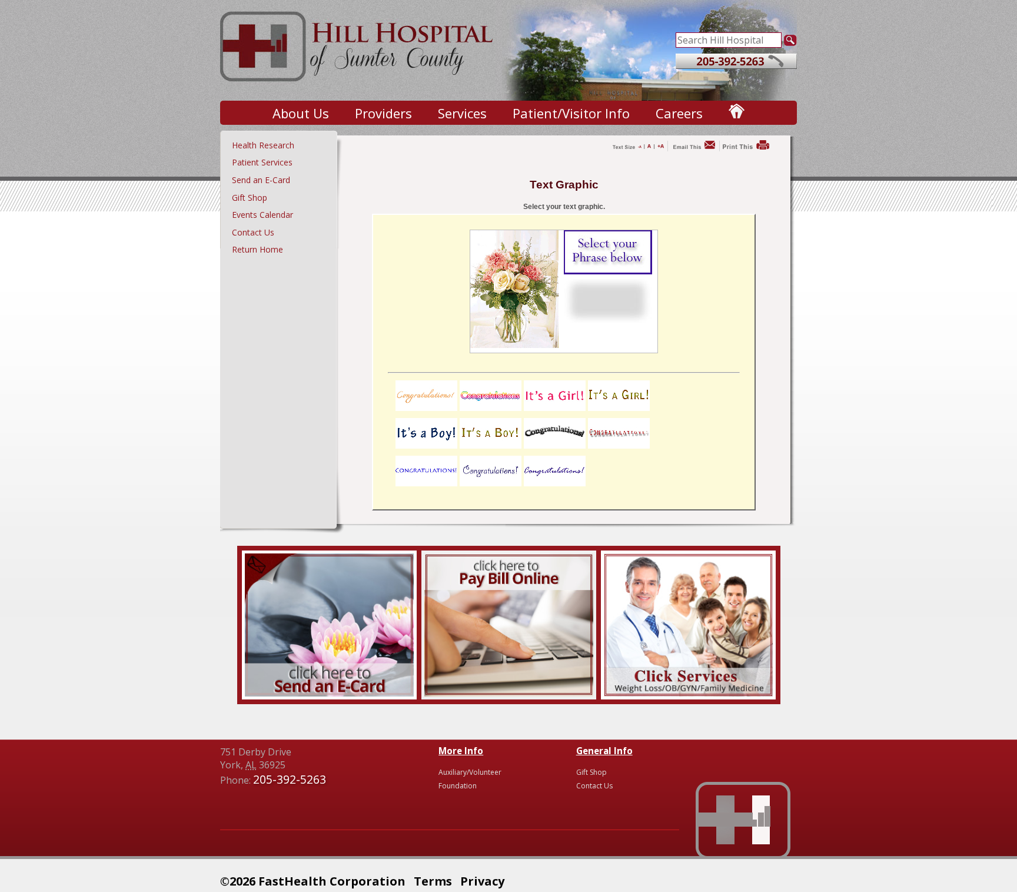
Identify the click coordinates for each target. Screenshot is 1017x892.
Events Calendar (262, 214)
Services (462, 113)
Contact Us (253, 232)
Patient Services (262, 162)
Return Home (257, 249)
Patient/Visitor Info (571, 113)
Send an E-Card (261, 179)
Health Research (263, 145)
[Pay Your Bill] (508, 693)
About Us (300, 113)
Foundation (457, 786)
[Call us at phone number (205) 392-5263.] (736, 65)
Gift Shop (249, 197)
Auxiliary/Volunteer (469, 772)
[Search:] (729, 38)
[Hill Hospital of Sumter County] (358, 88)
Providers (383, 113)
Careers (679, 113)
